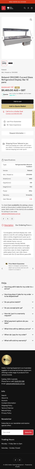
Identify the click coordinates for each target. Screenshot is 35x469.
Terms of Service (7, 408)
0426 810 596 (19, 381)
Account (4, 400)
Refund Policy (6, 411)
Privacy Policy (6, 413)
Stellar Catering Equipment (16, 465)
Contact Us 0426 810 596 (14, 113)
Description (8, 225)
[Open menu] (3, 8)
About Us (4, 398)
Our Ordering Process (23, 225)
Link (30, 199)
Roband (3, 70)
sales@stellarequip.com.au (10, 214)
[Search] (25, 8)
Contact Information (8, 403)
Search (3, 395)
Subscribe (28, 432)
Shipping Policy (6, 405)
